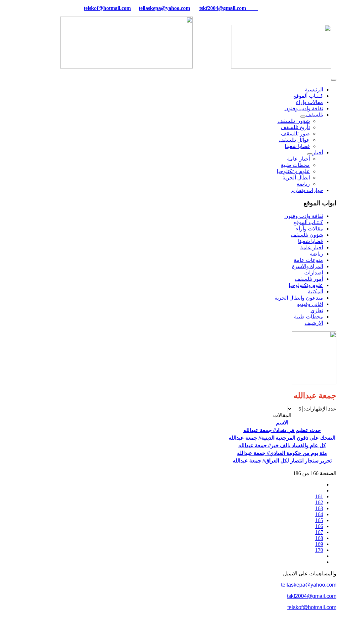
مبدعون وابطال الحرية (298, 298)
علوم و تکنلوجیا (293, 171)
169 (319, 544)
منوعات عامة (308, 260)
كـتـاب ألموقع (308, 96)
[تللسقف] (303, 117)
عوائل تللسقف (294, 140)
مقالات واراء (309, 102)
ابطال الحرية (296, 177)
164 (319, 514)
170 (319, 550)
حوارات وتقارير (306, 190)
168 (319, 538)
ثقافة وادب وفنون (303, 108)
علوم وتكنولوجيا (306, 285)
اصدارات (313, 272)
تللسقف (314, 115)
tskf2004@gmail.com (222, 8)
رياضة (303, 184)
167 (319, 532)
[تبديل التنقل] (333, 80)
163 (319, 508)
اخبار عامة (311, 247)
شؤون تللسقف (293, 121)
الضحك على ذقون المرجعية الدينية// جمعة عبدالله (282, 438)
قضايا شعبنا (297, 146)
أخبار (318, 152)
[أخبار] (310, 154)
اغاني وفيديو (310, 304)
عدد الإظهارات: (319, 408)
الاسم (282, 422)
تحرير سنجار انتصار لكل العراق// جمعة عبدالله (282, 460)
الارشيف (314, 323)
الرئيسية (314, 89)
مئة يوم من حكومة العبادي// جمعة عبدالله (282, 453)
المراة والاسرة (307, 266)
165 (319, 520)
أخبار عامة (298, 159)
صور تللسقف (295, 133)
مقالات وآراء (309, 228)
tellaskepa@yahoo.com (164, 8)
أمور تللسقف (309, 279)
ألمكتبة (315, 291)
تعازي (317, 310)
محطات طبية (295, 165)
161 (319, 496)
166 (319, 526)
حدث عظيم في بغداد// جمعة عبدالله (282, 430)
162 (319, 502)
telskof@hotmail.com (311, 607)
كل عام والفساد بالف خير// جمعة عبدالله (282, 445)
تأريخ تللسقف (295, 127)
